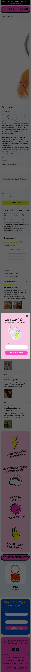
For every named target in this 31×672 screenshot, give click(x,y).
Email (7, 344)
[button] (27, 316)
